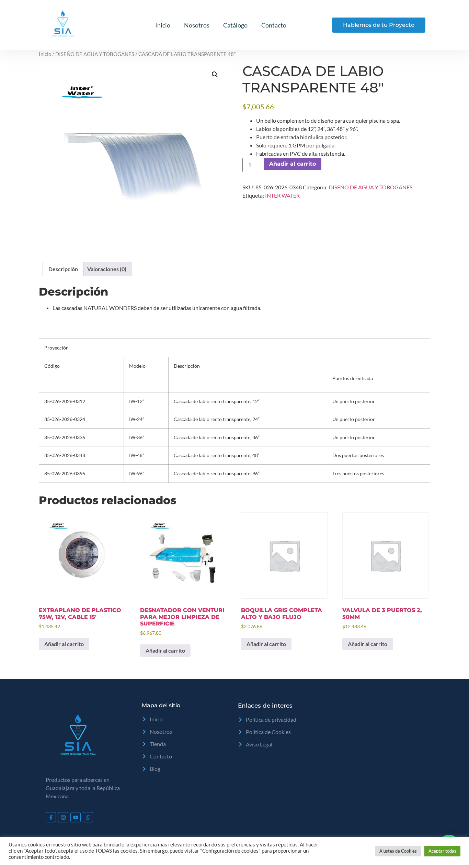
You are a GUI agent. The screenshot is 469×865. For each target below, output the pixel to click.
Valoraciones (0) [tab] (106, 269)
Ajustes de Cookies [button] (398, 851)
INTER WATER (282, 195)
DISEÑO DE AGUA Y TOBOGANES (94, 54)
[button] (215, 74)
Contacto (273, 25)
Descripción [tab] (63, 269)
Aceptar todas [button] (442, 851)
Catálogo (235, 25)
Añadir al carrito (292, 163)
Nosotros (196, 25)
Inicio (162, 25)
